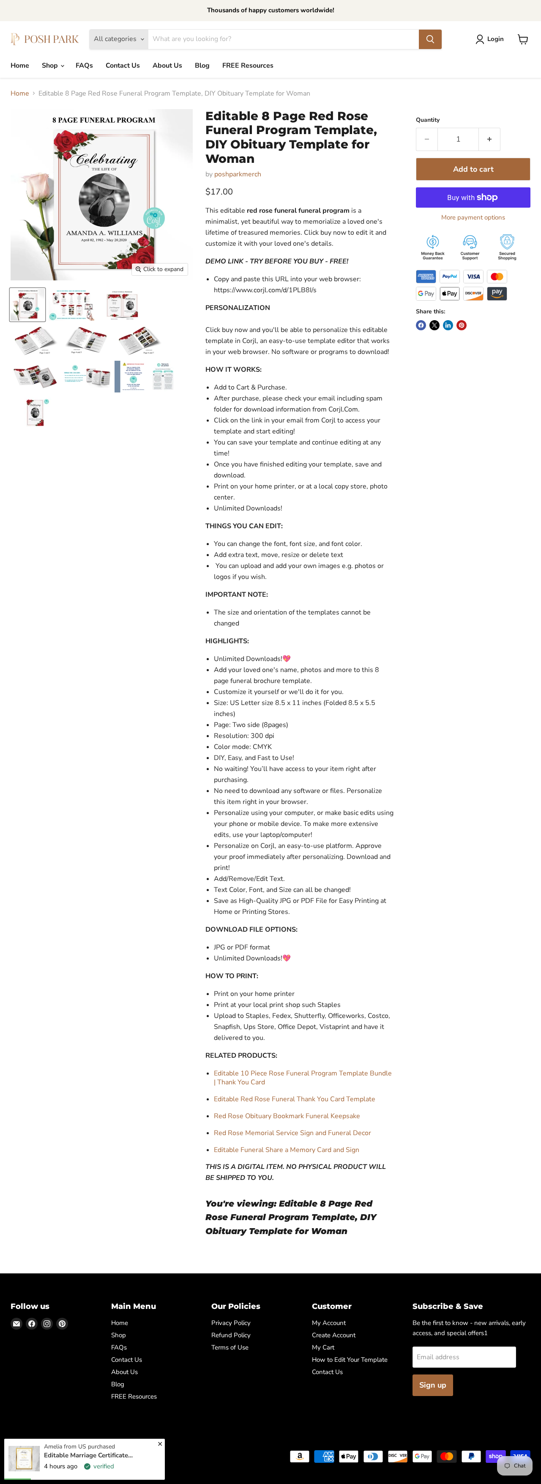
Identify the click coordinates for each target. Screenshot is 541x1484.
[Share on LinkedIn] (448, 325)
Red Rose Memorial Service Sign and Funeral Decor (292, 1133)
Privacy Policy (231, 1323)
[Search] (430, 39)
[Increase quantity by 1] (489, 139)
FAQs (84, 65)
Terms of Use (230, 1347)
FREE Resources (247, 65)
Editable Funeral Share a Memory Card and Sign (286, 1150)
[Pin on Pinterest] (461, 325)
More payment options (473, 217)
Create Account (333, 1335)
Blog (202, 65)
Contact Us (123, 65)
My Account (329, 1323)
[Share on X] (434, 325)
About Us (167, 65)
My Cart (323, 1347)
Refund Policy (231, 1335)
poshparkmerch (237, 174)
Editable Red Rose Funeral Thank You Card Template (294, 1099)
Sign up (432, 1385)
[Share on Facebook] (421, 325)
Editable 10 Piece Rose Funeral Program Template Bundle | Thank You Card (303, 1078)
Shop (51, 65)
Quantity (428, 120)
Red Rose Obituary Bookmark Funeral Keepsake (287, 1116)
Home (20, 65)
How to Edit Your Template (350, 1359)
